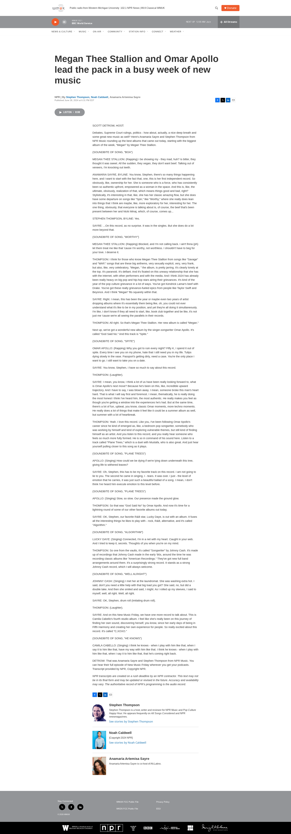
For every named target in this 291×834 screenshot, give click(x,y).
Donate (231, 8)
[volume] (64, 22)
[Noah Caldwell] (99, 740)
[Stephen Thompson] (99, 712)
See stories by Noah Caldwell (127, 742)
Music (82, 31)
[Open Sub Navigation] (74, 31)
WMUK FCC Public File (127, 802)
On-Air (97, 31)
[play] (55, 22)
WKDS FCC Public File (127, 809)
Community (115, 31)
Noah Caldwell (99, 97)
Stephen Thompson (77, 97)
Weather (175, 31)
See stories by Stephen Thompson (131, 721)
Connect (157, 31)
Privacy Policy (162, 802)
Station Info (137, 31)
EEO (158, 809)
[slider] (69, 22)
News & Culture (62, 31)
